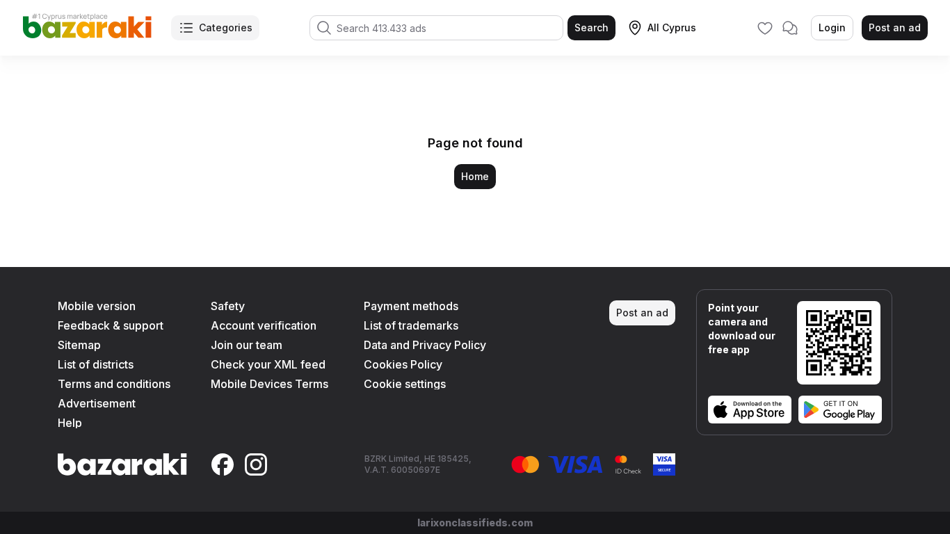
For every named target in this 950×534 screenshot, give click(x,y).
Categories (225, 27)
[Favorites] (765, 27)
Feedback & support (110, 325)
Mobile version (97, 306)
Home (475, 176)
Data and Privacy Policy (425, 344)
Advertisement (97, 403)
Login (832, 27)
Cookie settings (405, 383)
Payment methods (411, 306)
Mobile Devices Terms (269, 383)
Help (70, 422)
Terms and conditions (114, 383)
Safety (228, 306)
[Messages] (790, 27)
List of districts (96, 364)
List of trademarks (411, 325)
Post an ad (895, 27)
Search (591, 27)
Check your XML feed (268, 364)
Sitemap (79, 344)
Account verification (263, 325)
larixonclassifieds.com (475, 522)
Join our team (246, 344)
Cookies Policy (403, 364)
